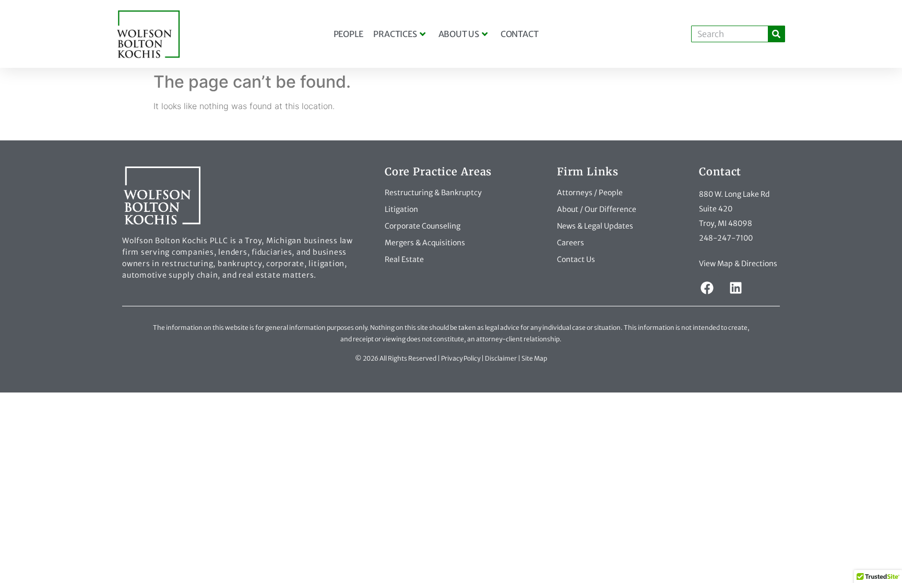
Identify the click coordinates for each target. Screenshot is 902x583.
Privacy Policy (460, 358)
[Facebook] (707, 288)
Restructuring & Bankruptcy (433, 192)
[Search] (776, 34)
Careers (570, 242)
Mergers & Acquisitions (425, 242)
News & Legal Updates (595, 226)
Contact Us (576, 259)
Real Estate (404, 259)
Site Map (534, 358)
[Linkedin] (735, 288)
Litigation (401, 209)
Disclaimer (501, 358)
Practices (395, 34)
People (348, 34)
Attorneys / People (590, 192)
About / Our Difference (596, 209)
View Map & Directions (738, 263)
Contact (520, 34)
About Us (458, 34)
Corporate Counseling (422, 226)
